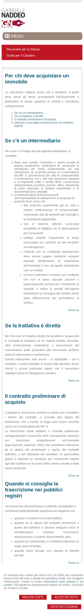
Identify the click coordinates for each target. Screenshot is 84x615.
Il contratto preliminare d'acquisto (35, 119)
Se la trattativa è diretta (28, 116)
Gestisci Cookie (64, 607)
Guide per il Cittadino (21, 55)
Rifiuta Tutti (32, 597)
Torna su (73, 310)
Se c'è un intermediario (28, 113)
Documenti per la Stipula (23, 49)
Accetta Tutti (66, 597)
